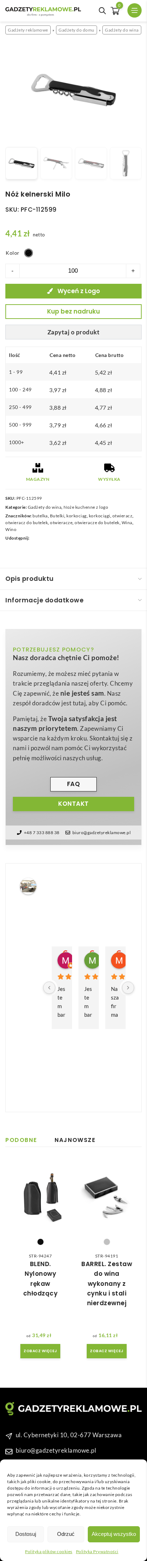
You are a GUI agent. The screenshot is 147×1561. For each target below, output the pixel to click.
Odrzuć (66, 1534)
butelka (40, 515)
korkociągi (99, 515)
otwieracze (61, 522)
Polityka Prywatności (97, 1551)
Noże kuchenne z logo (86, 507)
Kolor (13, 253)
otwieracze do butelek (97, 522)
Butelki (57, 515)
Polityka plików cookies (48, 1551)
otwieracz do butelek (26, 522)
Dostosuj (25, 1534)
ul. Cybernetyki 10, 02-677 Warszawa (69, 1434)
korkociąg (76, 515)
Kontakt (73, 803)
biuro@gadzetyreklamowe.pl (101, 832)
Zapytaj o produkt (73, 332)
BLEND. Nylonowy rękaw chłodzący (40, 1279)
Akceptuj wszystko (114, 1534)
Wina (127, 522)
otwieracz (122, 515)
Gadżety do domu (77, 30)
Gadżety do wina (122, 30)
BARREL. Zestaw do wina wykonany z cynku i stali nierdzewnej (106, 1283)
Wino (10, 529)
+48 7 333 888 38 (42, 832)
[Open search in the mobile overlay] (102, 10)
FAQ (73, 784)
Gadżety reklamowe (28, 30)
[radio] (28, 253)
